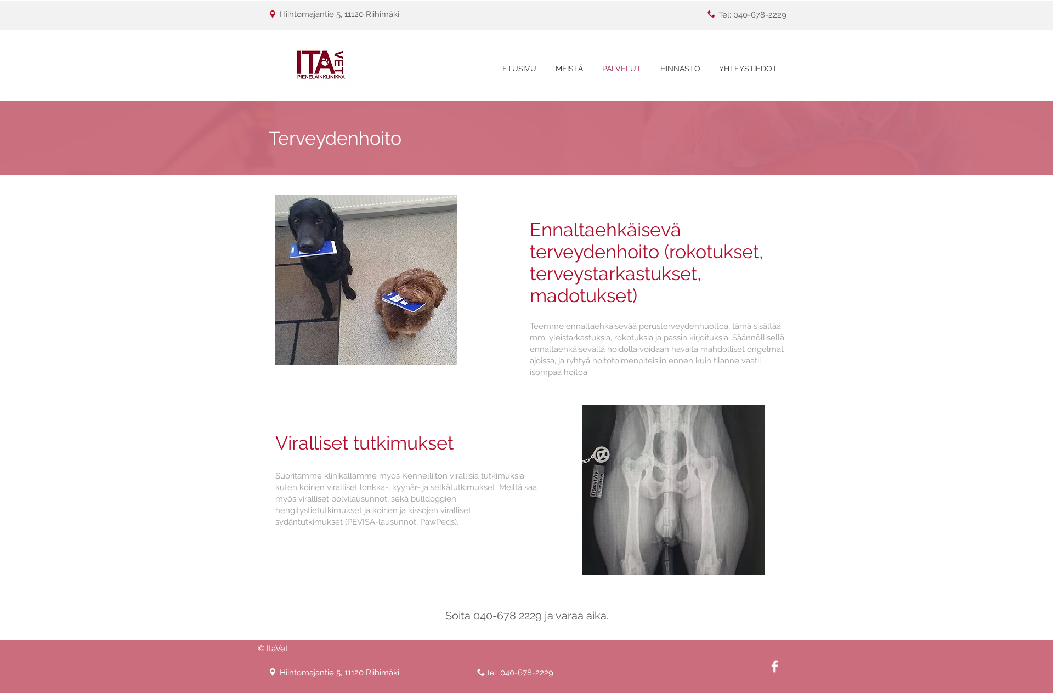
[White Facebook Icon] (775, 666)
